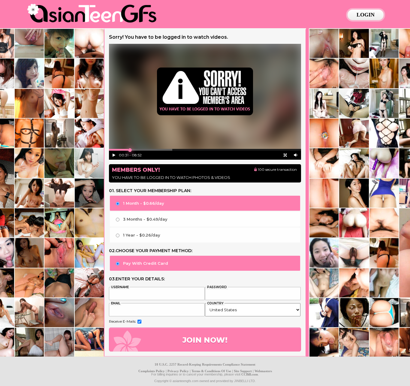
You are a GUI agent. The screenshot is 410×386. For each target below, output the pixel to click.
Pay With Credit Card (145, 263)
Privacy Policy (178, 371)
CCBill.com (249, 374)
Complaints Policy (151, 371)
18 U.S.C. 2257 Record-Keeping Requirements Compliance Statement (205, 364)
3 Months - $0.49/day (145, 219)
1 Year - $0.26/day (141, 235)
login (366, 15)
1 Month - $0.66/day (143, 203)
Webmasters (263, 371)
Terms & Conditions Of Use (211, 371)
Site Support (243, 371)
